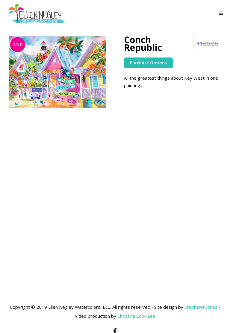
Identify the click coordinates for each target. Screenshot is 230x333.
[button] (221, 13)
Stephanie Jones (200, 307)
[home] (33, 13)
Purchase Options (148, 63)
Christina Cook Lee (136, 316)
